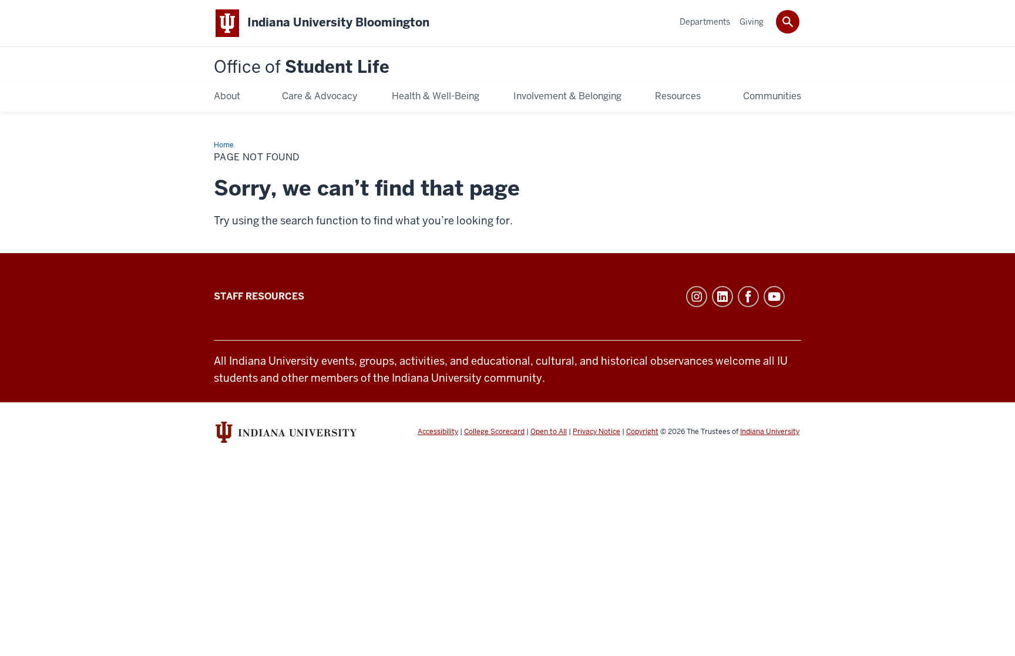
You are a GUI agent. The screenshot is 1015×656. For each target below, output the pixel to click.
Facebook (748, 296)
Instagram (696, 296)
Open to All (548, 431)
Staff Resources (259, 296)
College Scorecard (494, 431)
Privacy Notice (596, 431)
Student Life (301, 67)
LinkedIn (722, 296)
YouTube (774, 296)
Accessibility (438, 431)
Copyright (642, 431)
